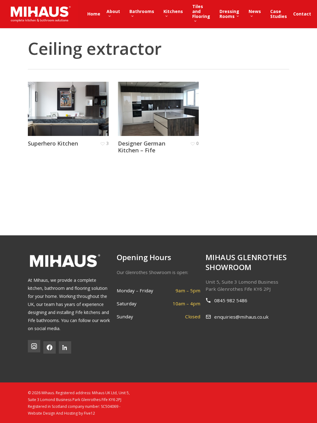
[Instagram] (34, 346)
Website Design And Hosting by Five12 (61, 413)
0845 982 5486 (230, 300)
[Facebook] (49, 347)
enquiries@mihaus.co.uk (241, 317)
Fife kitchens (87, 312)
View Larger (60, 98)
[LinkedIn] (65, 347)
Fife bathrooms (43, 320)
